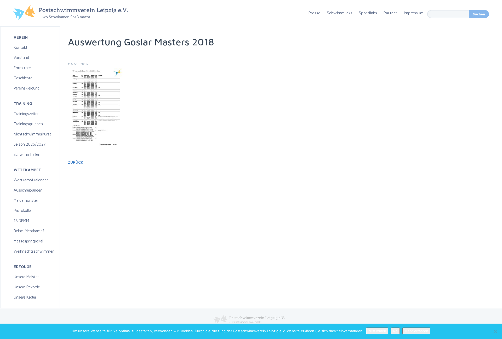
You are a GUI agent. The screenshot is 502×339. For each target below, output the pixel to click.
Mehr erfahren (416, 331)
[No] (495, 331)
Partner (390, 12)
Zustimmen (377, 331)
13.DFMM (21, 220)
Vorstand (21, 57)
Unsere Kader (25, 297)
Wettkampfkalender (31, 180)
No (395, 331)
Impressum (414, 12)
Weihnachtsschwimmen (34, 251)
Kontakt (20, 47)
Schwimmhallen (27, 154)
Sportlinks (368, 12)
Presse (314, 12)
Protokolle (22, 210)
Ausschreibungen (28, 190)
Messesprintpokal (28, 241)
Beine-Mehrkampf (29, 231)
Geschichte (23, 78)
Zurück (75, 162)
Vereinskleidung (26, 88)
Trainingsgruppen (28, 124)
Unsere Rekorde (27, 287)
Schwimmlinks (339, 12)
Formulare (22, 68)
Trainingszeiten (26, 113)
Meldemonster (26, 200)
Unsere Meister (26, 277)
